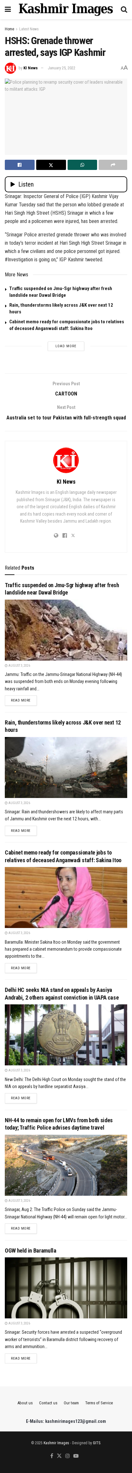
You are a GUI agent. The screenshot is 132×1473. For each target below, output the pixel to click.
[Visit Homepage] (66, 9)
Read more (24, 700)
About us (25, 1402)
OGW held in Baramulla (30, 1250)
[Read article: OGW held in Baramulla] (66, 1287)
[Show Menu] (8, 9)
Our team (71, 1402)
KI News (30, 67)
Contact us (48, 1402)
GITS (96, 1443)
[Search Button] (124, 9)
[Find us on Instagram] (67, 1456)
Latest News (29, 29)
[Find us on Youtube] (75, 1456)
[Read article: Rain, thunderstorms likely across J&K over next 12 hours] (66, 767)
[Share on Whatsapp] (82, 165)
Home (9, 29)
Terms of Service (99, 1402)
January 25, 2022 (61, 67)
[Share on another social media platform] (113, 165)
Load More (66, 346)
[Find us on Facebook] (51, 1456)
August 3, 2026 (19, 665)
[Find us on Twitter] (59, 1456)
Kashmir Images (56, 1443)
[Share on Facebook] (20, 165)
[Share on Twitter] (51, 165)
